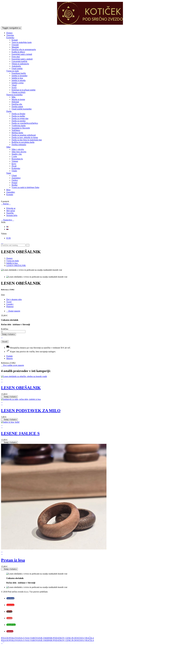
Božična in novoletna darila (23, 142)
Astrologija (16, 66)
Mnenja (9, 358)
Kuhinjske (16, 168)
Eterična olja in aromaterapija (24, 49)
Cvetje (14, 156)
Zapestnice (16, 178)
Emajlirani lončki (19, 73)
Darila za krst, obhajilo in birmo (25, 137)
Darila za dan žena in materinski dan (27, 140)
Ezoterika (10, 37)
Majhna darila (17, 133)
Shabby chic (17, 154)
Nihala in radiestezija (20, 64)
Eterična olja (17, 104)
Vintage (15, 161)
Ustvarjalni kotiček (19, 61)
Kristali (15, 40)
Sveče (14, 87)
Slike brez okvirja (19, 152)
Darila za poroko (19, 121)
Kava (14, 163)
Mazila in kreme (18, 99)
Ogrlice (15, 180)
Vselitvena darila (19, 125)
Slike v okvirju (18, 149)
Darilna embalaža (19, 144)
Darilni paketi (17, 106)
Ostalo (14, 171)
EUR (8, 238)
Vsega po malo (12, 71)
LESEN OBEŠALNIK (21, 387)
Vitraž (14, 85)
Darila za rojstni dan (20, 118)
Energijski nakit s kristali (22, 54)
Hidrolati (15, 102)
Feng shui (16, 56)
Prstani (14, 182)
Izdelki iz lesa (17, 78)
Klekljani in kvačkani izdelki (23, 90)
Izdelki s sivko (18, 83)
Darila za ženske (18, 114)
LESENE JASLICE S (20, 433)
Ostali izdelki (17, 68)
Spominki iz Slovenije (21, 128)
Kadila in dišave (18, 52)
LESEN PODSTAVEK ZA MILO (30, 410)
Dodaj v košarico (8, 334)
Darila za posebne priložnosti (24, 135)
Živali (14, 166)
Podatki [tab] (9, 356)
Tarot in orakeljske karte (22, 42)
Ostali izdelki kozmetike (22, 109)
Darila (8, 111)
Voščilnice (16, 130)
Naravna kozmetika (14, 95)
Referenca (5, 363)
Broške (15, 185)
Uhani (14, 175)
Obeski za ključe (18, 92)
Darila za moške (18, 116)
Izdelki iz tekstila (19, 80)
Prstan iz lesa (13, 560)
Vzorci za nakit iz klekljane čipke (25, 187)
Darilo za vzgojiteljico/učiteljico (25, 123)
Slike (8, 147)
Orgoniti (15, 45)
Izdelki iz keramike (19, 75)
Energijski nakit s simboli (22, 59)
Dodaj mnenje (13, 311)
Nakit (8, 173)
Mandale (15, 47)
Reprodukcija (17, 159)
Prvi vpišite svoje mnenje (12, 365)
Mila (13, 97)
